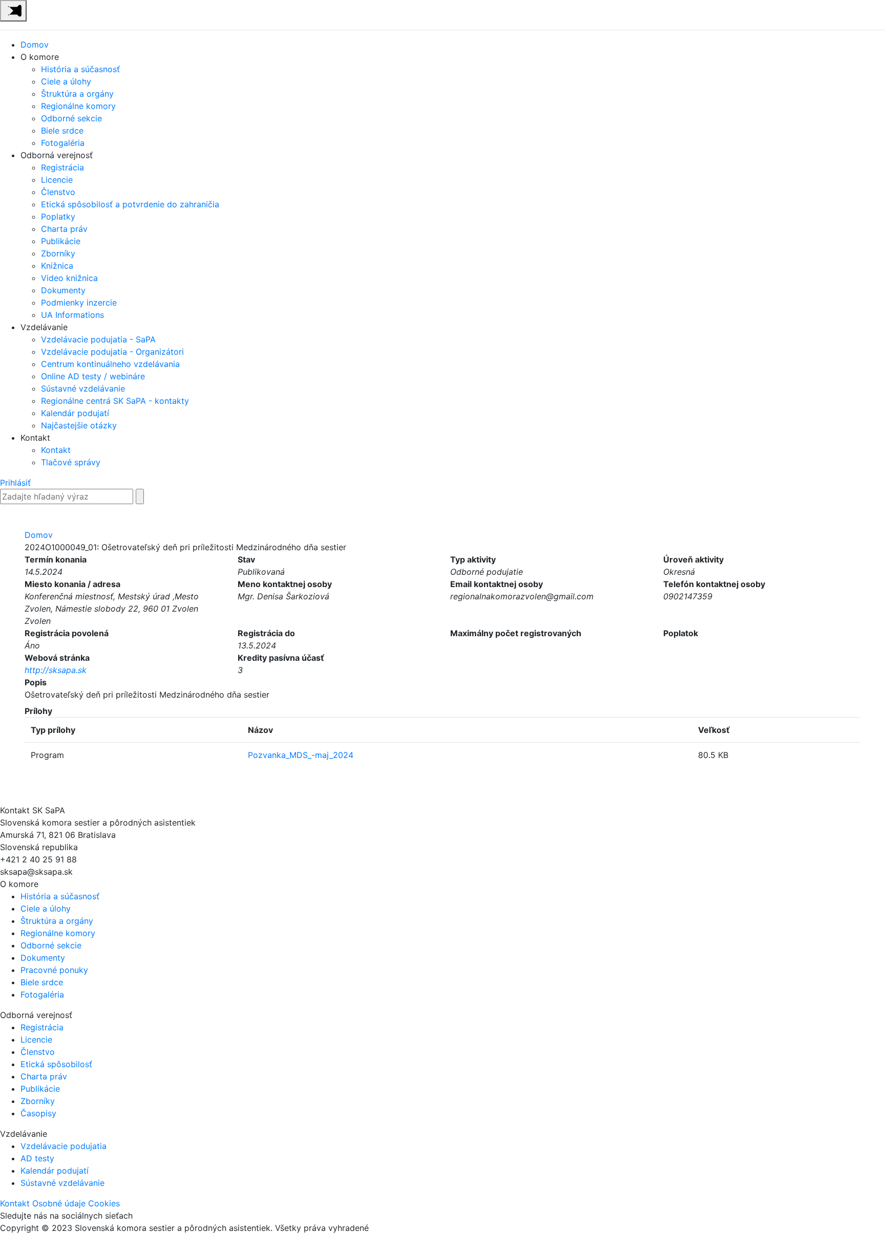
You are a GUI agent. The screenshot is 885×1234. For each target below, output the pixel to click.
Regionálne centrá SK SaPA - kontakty (115, 401)
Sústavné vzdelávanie (83, 388)
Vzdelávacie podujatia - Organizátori (112, 352)
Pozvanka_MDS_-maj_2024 (300, 755)
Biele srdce (62, 130)
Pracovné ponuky (54, 970)
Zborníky (58, 253)
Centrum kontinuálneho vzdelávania (110, 364)
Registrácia (62, 167)
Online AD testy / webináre (93, 376)
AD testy (37, 1158)
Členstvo (58, 192)
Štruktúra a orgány (77, 94)
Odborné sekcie (71, 118)
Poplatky (58, 216)
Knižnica (57, 266)
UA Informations (72, 315)
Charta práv (64, 229)
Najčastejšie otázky (79, 425)
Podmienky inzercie (79, 302)
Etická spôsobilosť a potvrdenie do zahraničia (130, 204)
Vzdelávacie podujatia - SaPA (98, 339)
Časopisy (38, 1113)
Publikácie (60, 241)
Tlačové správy (70, 462)
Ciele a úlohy (66, 81)
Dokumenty (63, 290)
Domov (34, 44)
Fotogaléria (63, 143)
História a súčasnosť (80, 69)
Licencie (57, 180)
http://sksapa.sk (56, 670)
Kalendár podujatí (75, 413)
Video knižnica (69, 278)
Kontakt (56, 450)
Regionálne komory (78, 106)
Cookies (104, 1203)
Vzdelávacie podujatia (63, 1146)
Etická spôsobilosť (56, 1064)
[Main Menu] (13, 10)
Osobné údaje (59, 1203)
